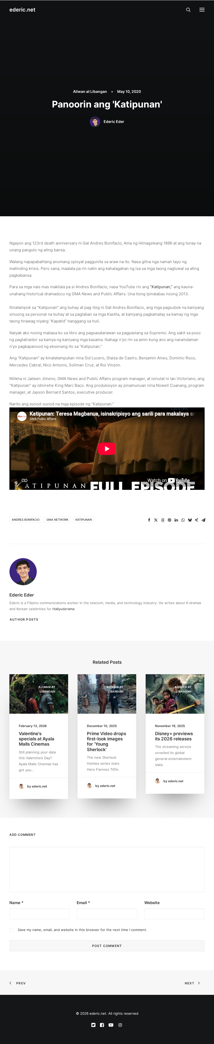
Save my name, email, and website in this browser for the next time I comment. (82, 930)
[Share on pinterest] (169, 520)
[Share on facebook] (149, 520)
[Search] (186, 9)
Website (152, 902)
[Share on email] (203, 520)
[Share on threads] (162, 520)
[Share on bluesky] (190, 520)
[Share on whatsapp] (183, 520)
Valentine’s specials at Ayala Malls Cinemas (36, 739)
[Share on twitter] (156, 520)
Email (83, 902)
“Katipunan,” (161, 286)
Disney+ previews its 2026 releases (174, 736)
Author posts (24, 619)
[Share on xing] (196, 520)
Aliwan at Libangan (90, 91)
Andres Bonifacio (25, 519)
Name (16, 902)
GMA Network (57, 519)
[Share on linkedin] (176, 520)
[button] (202, 9)
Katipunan (83, 519)
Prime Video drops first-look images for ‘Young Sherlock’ (106, 741)
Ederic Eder (114, 121)
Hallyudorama (63, 609)
